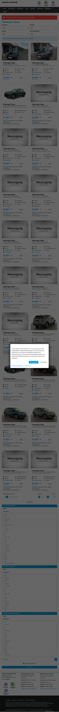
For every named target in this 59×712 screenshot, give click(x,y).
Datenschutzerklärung (17, 365)
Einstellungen (43, 362)
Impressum (28, 365)
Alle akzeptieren (33, 362)
